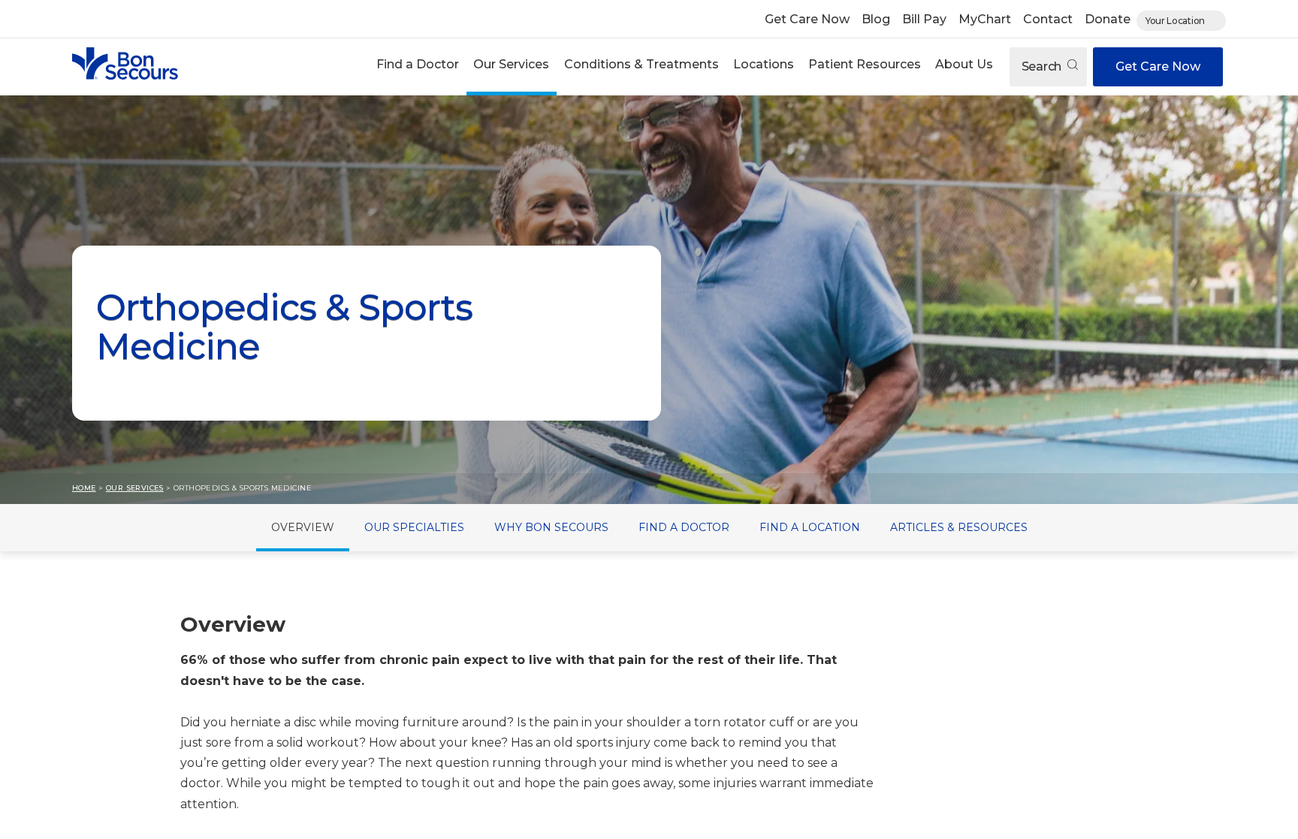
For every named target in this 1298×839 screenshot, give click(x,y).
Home (84, 488)
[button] (418, 66)
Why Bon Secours (551, 527)
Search (1043, 66)
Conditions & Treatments (641, 64)
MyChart (984, 19)
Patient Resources (864, 64)
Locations (763, 64)
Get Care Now (807, 19)
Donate (1107, 19)
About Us (964, 64)
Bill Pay (924, 19)
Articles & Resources (959, 527)
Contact (1048, 19)
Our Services (511, 64)
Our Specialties (414, 527)
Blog (876, 19)
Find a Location (809, 527)
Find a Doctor (417, 64)
